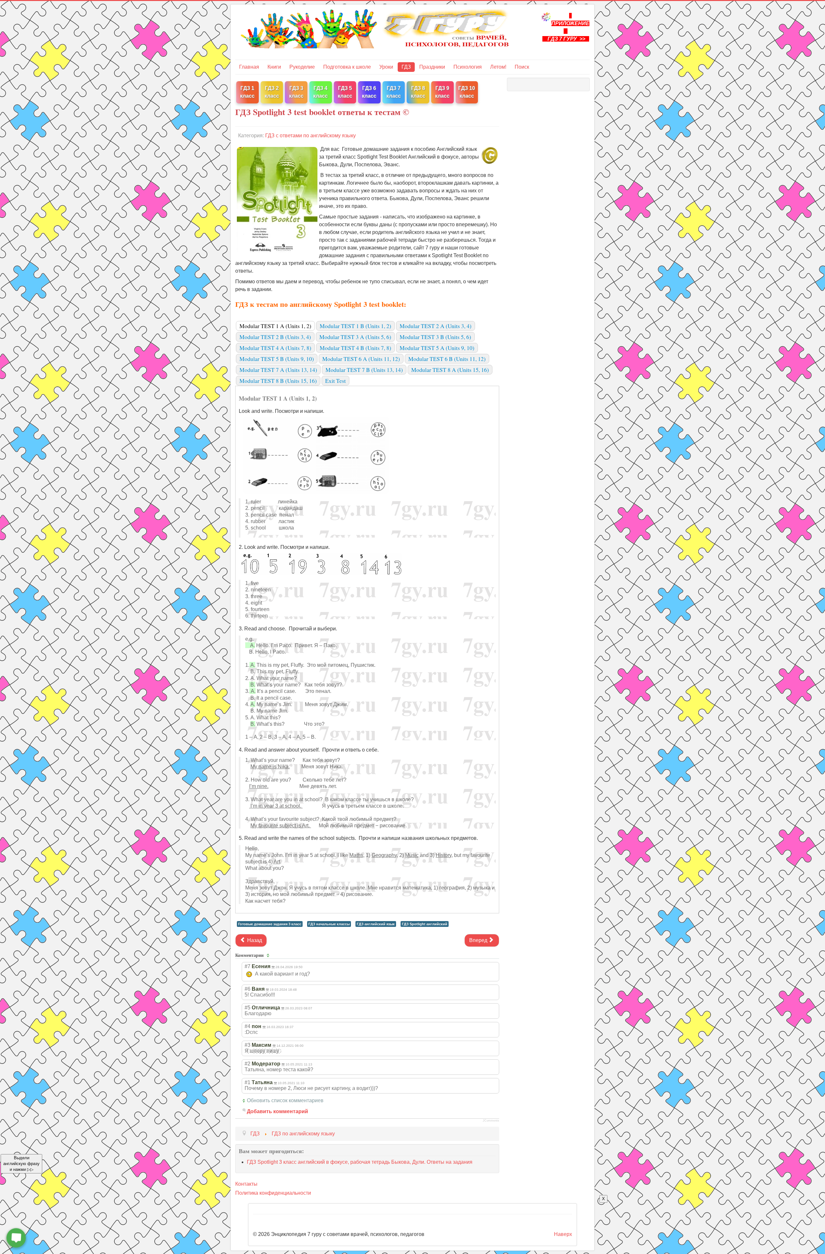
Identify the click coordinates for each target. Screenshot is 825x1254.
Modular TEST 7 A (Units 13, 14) (278, 370)
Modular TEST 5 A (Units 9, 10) (437, 348)
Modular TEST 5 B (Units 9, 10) (276, 359)
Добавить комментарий (277, 1111)
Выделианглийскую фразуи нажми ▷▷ (21, 1163)
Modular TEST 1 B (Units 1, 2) (355, 326)
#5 (247, 1007)
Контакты (246, 1184)
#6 (247, 989)
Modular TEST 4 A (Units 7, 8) (275, 348)
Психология (467, 67)
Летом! (498, 67)
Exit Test (335, 380)
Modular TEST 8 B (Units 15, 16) (278, 380)
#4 (247, 1026)
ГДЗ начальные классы (329, 924)
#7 (247, 966)
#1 (247, 1082)
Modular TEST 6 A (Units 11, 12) (361, 359)
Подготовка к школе (347, 67)
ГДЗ (406, 67)
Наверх (563, 1234)
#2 (247, 1063)
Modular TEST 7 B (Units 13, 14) (364, 370)
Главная (249, 67)
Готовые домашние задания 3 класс (269, 924)
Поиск (522, 67)
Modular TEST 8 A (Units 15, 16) (450, 370)
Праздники (432, 67)
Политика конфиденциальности (273, 1193)
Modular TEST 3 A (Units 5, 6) (355, 337)
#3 (247, 1045)
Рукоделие (302, 67)
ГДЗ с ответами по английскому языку (310, 135)
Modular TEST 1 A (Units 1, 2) (275, 326)
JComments (491, 1120)
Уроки (386, 67)
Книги (274, 67)
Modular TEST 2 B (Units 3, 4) (275, 337)
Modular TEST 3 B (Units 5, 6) (435, 337)
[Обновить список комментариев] (269, 955)
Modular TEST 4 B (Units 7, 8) (355, 348)
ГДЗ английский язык (376, 924)
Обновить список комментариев (285, 1100)
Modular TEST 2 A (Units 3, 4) (435, 326)
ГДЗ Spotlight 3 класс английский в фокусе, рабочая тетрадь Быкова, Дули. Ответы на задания (359, 1162)
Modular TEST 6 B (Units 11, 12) (447, 359)
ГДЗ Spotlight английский (424, 924)
